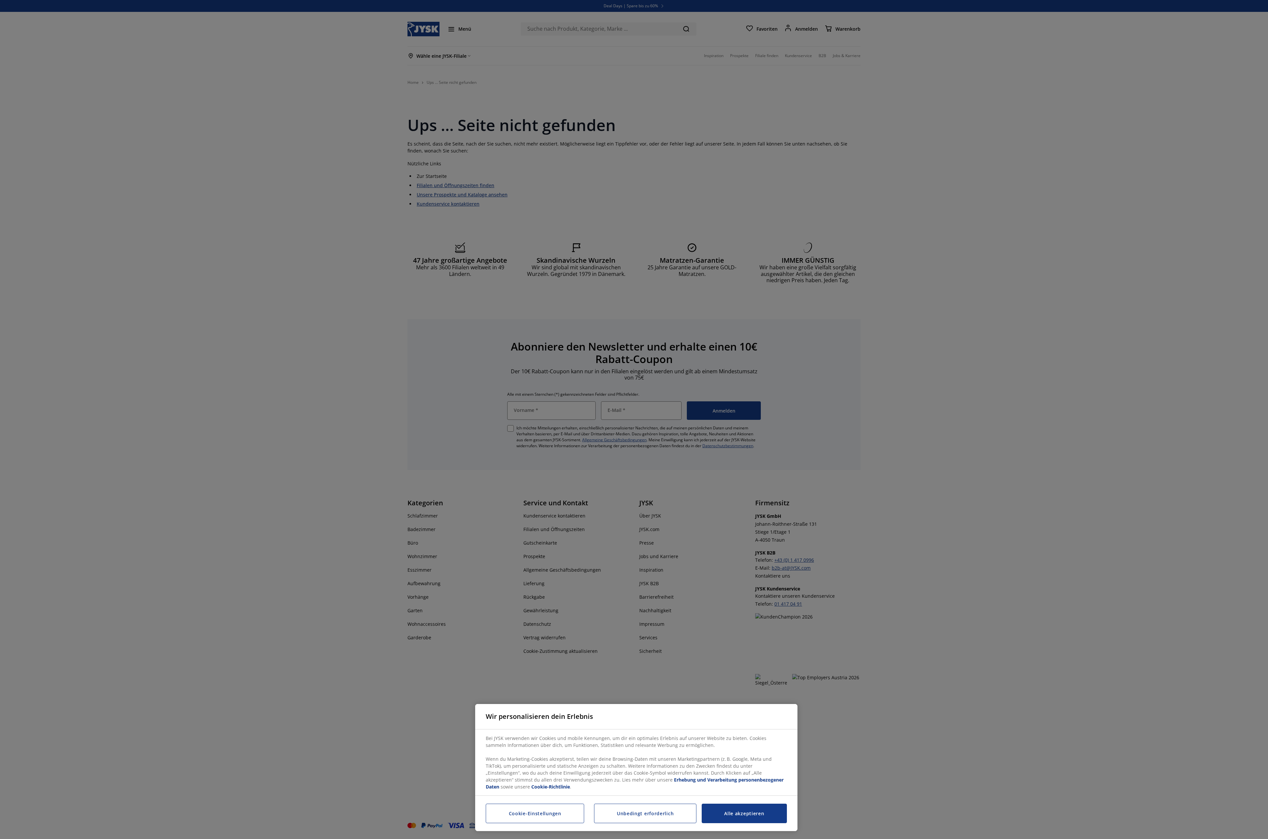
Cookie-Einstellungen (535, 813)
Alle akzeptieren (744, 813)
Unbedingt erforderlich (645, 813)
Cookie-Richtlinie (550, 787)
